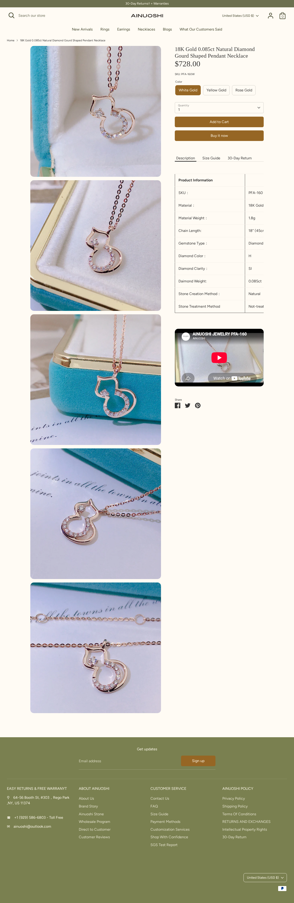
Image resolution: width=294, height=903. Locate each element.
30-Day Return (240, 158)
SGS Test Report (164, 845)
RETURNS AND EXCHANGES (246, 821)
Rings (104, 29)
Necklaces (146, 29)
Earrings (123, 29)
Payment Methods (165, 821)
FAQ (154, 806)
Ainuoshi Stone (91, 814)
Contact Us (159, 798)
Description (185, 158)
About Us (86, 798)
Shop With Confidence (169, 837)
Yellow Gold (216, 90)
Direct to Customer (94, 829)
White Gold (188, 90)
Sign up (198, 761)
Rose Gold (243, 90)
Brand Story (88, 806)
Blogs (167, 29)
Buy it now (219, 135)
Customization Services (169, 829)
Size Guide (211, 158)
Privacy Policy (233, 798)
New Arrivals (82, 29)
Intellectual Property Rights (244, 829)
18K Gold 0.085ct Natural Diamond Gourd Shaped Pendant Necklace (62, 40)
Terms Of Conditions (239, 814)
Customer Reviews (94, 837)
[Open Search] (11, 15)
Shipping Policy (235, 806)
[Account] (270, 15)
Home (10, 40)
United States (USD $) (238, 16)
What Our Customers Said (201, 29)
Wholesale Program (94, 821)
